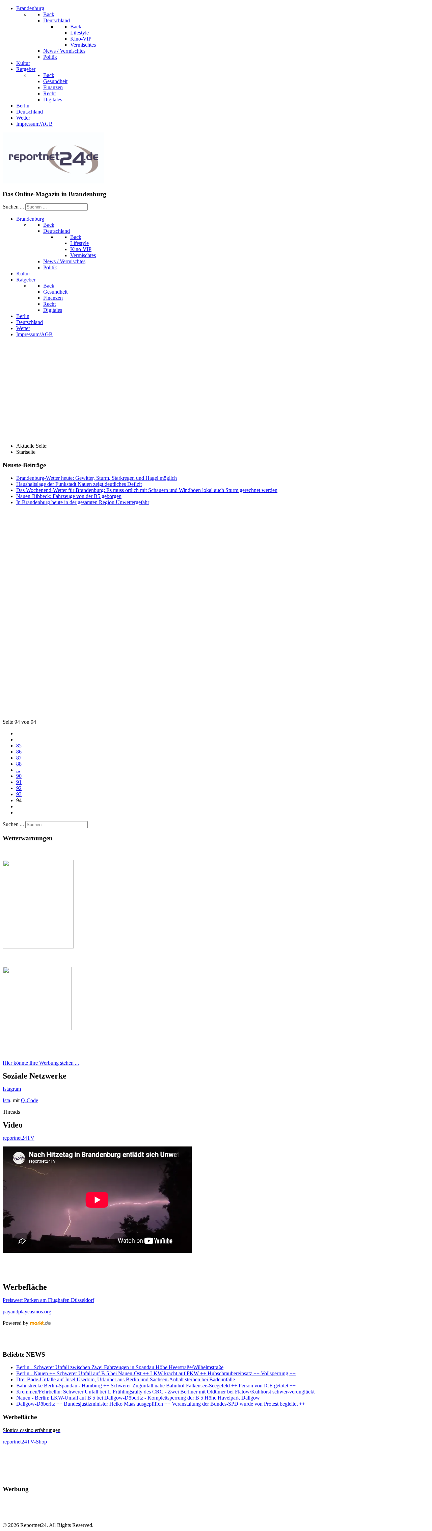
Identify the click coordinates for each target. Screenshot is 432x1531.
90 (19, 776)
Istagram (12, 1089)
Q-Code (29, 1100)
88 (19, 764)
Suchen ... (13, 206)
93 (19, 794)
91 (19, 782)
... (18, 770)
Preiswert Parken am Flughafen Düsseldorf (48, 1300)
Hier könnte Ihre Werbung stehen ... (41, 1063)
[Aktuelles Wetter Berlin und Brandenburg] (37, 1028)
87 (19, 758)
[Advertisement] (216, 390)
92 (19, 788)
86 (19, 752)
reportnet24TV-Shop (25, 1441)
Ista (6, 1100)
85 (19, 745)
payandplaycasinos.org (27, 1311)
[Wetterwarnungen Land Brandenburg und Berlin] (38, 946)
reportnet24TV (18, 1138)
